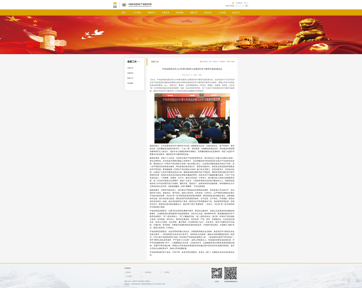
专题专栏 (130, 68)
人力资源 (222, 12)
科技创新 (179, 12)
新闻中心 (151, 12)
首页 (123, 12)
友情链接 (127, 268)
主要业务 (165, 12)
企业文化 (208, 12)
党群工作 (193, 12)
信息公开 (236, 12)
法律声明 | (135, 281)
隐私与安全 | (128, 281)
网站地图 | (141, 281)
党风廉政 (130, 83)
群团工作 (130, 78)
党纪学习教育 (231, 61)
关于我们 (137, 12)
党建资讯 (130, 73)
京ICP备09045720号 (159, 284)
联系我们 (147, 281)
